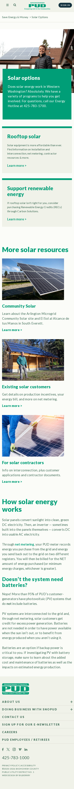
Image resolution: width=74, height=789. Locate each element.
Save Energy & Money (15, 17)
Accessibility (28, 765)
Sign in (65, 5)
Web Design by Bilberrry (16, 775)
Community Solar (19, 305)
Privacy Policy (10, 765)
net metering (24, 544)
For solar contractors (23, 462)
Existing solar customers (26, 386)
